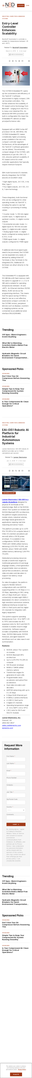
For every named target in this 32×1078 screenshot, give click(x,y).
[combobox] (16, 810)
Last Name (10, 763)
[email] (22, 61)
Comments (10, 814)
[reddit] (19, 61)
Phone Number (11, 778)
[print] (29, 61)
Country (9, 807)
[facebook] (9, 61)
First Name (10, 756)
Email (8, 770)
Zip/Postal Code (11, 799)
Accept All (16, 1074)
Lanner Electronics (20, 457)
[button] (3, 5)
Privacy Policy (22, 1069)
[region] (16, 1070)
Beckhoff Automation (20, 47)
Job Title (10, 792)
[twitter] (16, 61)
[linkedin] (13, 61)
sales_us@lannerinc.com (11, 725)
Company (9, 785)
